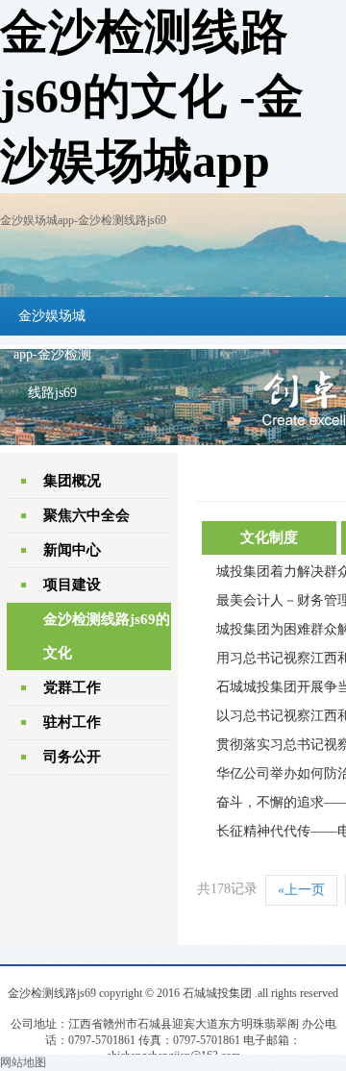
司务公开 (72, 756)
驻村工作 (72, 722)
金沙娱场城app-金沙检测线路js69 (83, 220)
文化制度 (269, 537)
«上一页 (301, 890)
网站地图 (23, 1062)
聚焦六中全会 (86, 515)
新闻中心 (72, 550)
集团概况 (72, 480)
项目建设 (72, 584)
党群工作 (72, 687)
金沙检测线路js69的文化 (106, 635)
